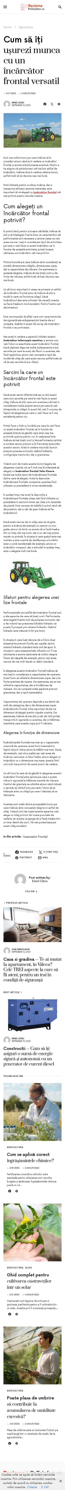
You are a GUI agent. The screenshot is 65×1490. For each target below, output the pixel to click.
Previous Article (17, 903)
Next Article (11, 992)
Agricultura (26, 27)
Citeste (32, 1487)
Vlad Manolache (21, 949)
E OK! (45, 1487)
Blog (28, 1268)
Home (7, 27)
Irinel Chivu (18, 103)
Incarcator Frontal (35, 837)
